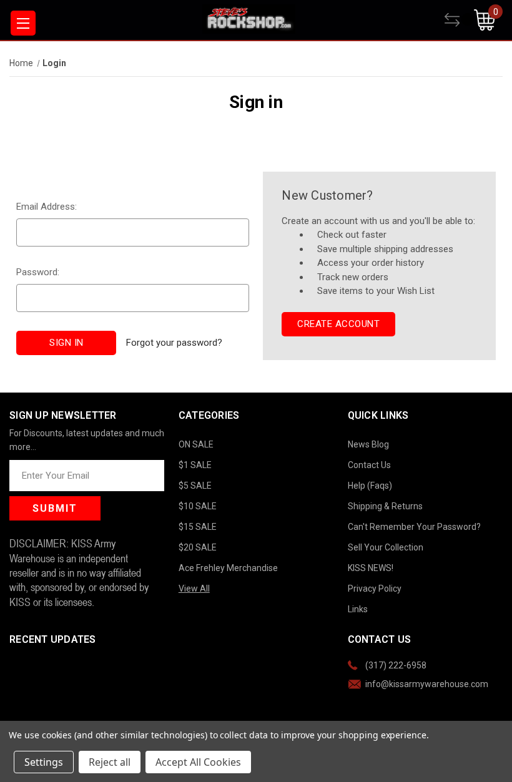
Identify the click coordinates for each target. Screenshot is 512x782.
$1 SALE (195, 465)
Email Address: (46, 206)
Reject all (109, 762)
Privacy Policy (374, 589)
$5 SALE (195, 486)
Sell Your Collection (385, 547)
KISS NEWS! (370, 568)
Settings (43, 762)
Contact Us (369, 465)
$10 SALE (198, 506)
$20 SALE (198, 547)
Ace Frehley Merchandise (228, 568)
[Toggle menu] (23, 23)
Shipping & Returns (385, 506)
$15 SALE (198, 527)
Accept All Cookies (198, 762)
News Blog (368, 444)
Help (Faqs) (370, 486)
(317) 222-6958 (395, 665)
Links (358, 609)
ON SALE (196, 444)
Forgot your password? (174, 342)
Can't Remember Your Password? (414, 527)
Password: (37, 272)
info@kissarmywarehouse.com (426, 684)
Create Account (338, 324)
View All (194, 589)
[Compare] (459, 20)
